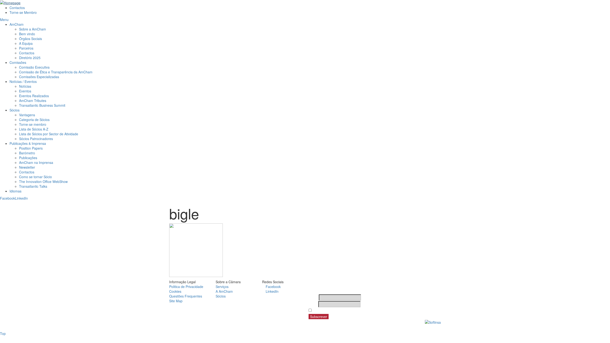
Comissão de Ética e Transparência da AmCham (55, 72)
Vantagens (27, 114)
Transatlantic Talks (33, 186)
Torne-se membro (32, 124)
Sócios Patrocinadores (36, 138)
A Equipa (26, 43)
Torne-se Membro (23, 12)
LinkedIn (21, 198)
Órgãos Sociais (30, 38)
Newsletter (27, 167)
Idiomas (15, 191)
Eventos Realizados (34, 95)
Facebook (7, 198)
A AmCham (224, 291)
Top (3, 333)
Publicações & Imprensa (28, 143)
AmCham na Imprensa (36, 162)
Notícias (25, 86)
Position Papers (31, 148)
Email (313, 304)
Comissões (18, 62)
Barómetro (27, 153)
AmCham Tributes (32, 100)
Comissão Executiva (34, 67)
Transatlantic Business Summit (42, 105)
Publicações (28, 157)
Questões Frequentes (185, 296)
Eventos (25, 91)
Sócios (15, 110)
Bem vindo (27, 33)
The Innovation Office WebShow (43, 181)
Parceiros (26, 48)
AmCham (17, 24)
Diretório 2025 (30, 57)
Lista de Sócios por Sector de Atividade (48, 133)
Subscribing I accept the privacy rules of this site (352, 310)
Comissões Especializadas (39, 76)
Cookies (175, 291)
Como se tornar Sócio (35, 176)
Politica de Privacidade (186, 286)
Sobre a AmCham (32, 29)
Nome (313, 297)
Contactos (17, 7)
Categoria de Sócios (34, 119)
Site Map (176, 300)
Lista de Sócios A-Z (33, 129)
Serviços (222, 286)
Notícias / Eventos (23, 81)
